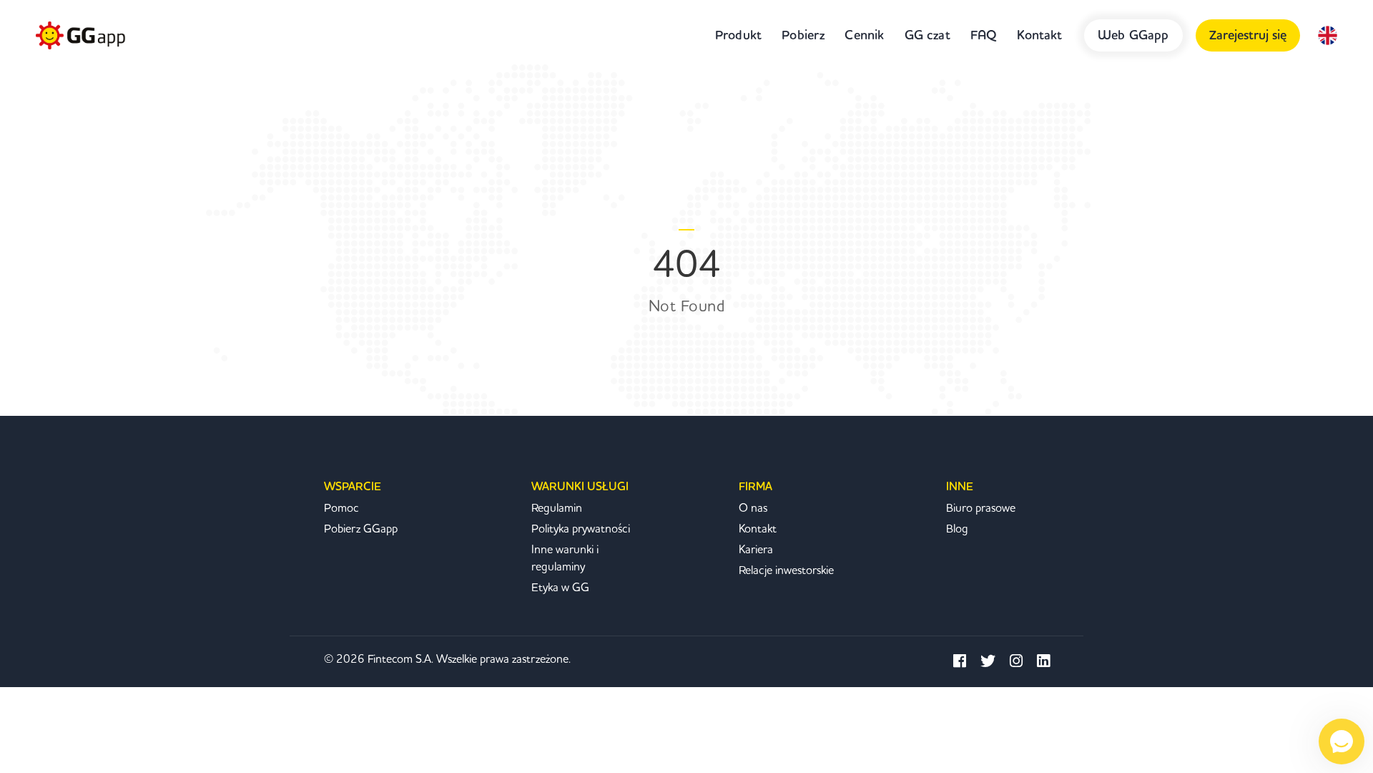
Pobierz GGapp (361, 529)
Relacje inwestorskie (786, 570)
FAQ (984, 35)
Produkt (738, 35)
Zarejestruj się (1247, 35)
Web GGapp (1133, 35)
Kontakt (1039, 35)
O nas (753, 508)
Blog (957, 529)
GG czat (927, 35)
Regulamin (556, 508)
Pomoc (341, 508)
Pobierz (803, 35)
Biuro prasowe (980, 508)
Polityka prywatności (580, 529)
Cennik (864, 35)
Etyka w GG (560, 587)
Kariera (756, 550)
